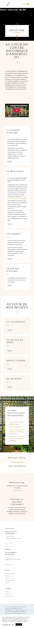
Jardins (7, 578)
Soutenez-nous (9, 596)
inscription (17, 490)
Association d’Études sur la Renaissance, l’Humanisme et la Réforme (16, 432)
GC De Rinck (14, 378)
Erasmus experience (14, 427)
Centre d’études (9, 580)
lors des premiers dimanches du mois (16, 198)
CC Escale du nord (15, 341)
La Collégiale (16, 322)
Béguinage (8, 576)
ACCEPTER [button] (19, 624)
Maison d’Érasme (10, 573)
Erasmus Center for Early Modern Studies (16, 423)
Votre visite (8, 594)
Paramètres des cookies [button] (8, 624)
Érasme (7, 582)
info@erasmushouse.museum (13, 538)
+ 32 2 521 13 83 (9, 536)
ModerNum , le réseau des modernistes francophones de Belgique (16, 438)
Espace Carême (16, 360)
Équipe (7, 591)
